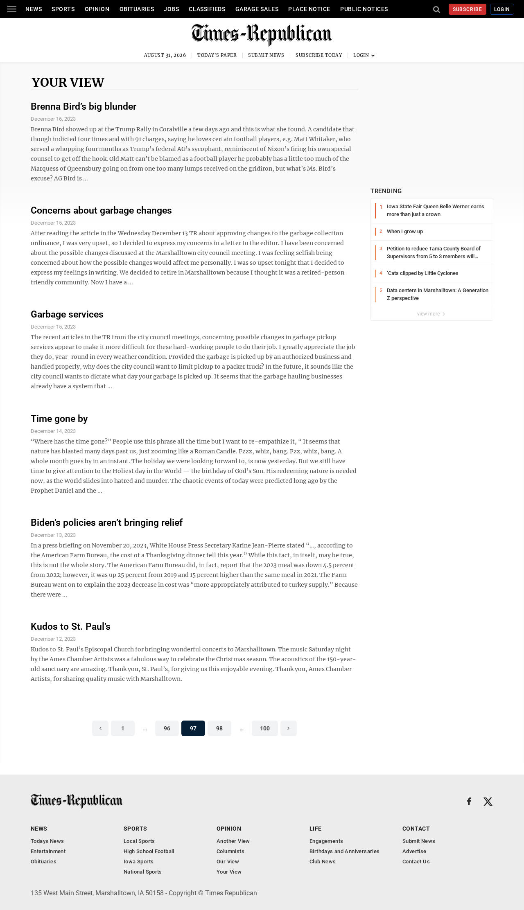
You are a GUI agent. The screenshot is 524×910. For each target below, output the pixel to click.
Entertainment (48, 851)
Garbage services (67, 314)
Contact (416, 828)
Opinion (97, 9)
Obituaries (137, 9)
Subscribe (468, 9)
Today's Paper (217, 55)
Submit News (266, 55)
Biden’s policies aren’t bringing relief (107, 522)
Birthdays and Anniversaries (344, 851)
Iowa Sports (139, 861)
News (33, 9)
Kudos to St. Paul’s (71, 626)
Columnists (230, 851)
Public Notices (364, 9)
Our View (228, 861)
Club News (322, 861)
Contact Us (416, 861)
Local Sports (139, 841)
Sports (63, 9)
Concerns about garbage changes (101, 210)
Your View (68, 82)
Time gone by (59, 418)
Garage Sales (257, 9)
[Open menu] (11, 9)
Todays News (47, 841)
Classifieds (207, 9)
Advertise (414, 851)
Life (315, 828)
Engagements (326, 841)
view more (429, 314)
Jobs (171, 9)
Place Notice (309, 9)
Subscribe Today (319, 55)
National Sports (143, 872)
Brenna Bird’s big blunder (83, 106)
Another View (233, 841)
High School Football (149, 851)
